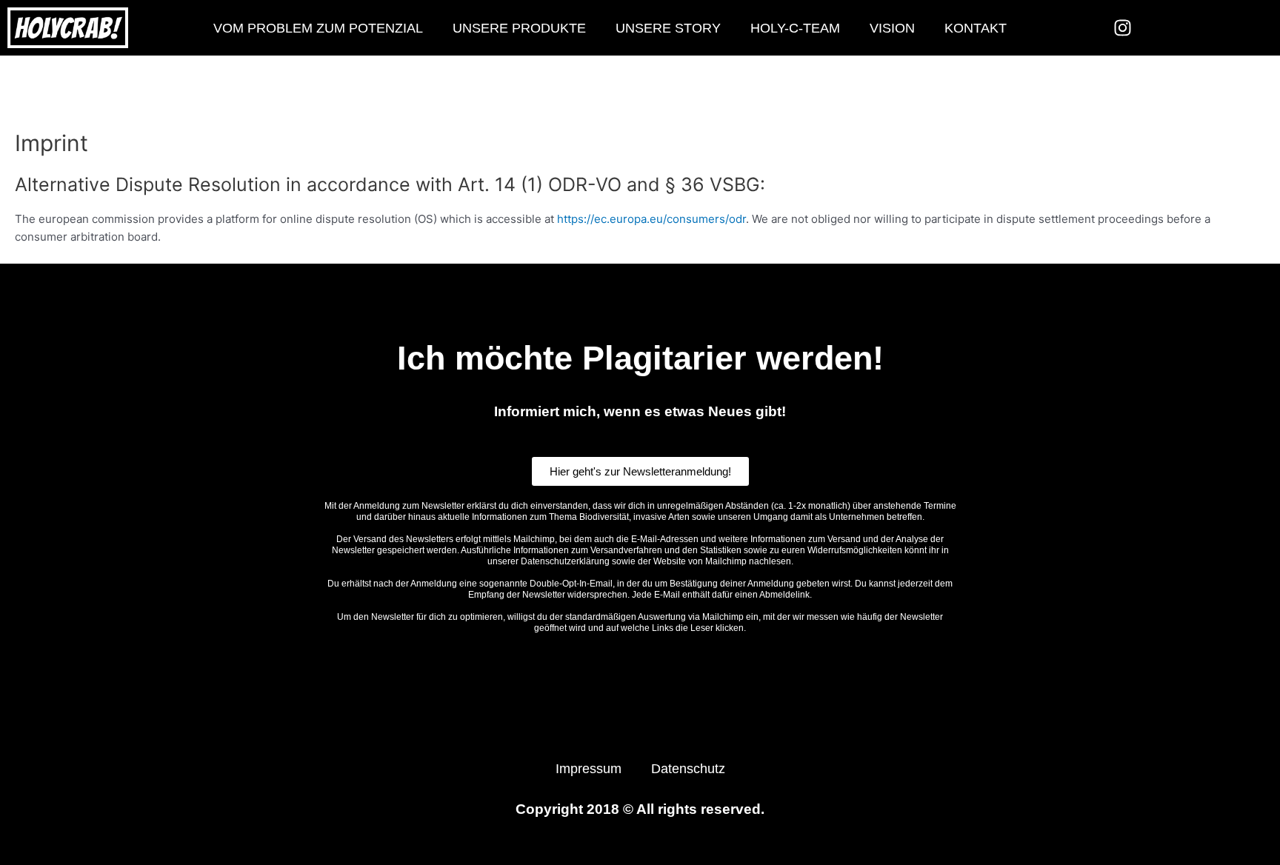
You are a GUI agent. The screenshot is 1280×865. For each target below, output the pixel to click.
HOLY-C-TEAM (795, 28)
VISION (892, 28)
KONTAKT (975, 28)
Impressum (588, 768)
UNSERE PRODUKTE (519, 28)
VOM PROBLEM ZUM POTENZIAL (318, 28)
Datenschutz (688, 768)
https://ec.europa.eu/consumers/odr (651, 219)
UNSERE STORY (668, 28)
